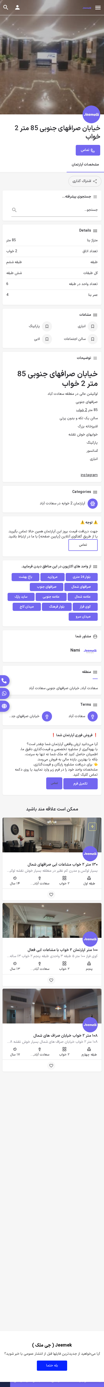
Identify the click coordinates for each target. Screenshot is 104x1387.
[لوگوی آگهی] (91, 114)
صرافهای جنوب (46, 587)
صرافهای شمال (81, 587)
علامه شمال (83, 596)
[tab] (95, 677)
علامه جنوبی (51, 596)
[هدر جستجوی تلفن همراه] (6, 7)
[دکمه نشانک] (51, 895)
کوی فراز (85, 606)
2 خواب (81, 410)
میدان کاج (27, 606)
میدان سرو (83, 616)
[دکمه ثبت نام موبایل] (17, 7)
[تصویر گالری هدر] (52, 57)
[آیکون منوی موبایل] (97, 8)
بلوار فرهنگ (57, 606)
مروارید (52, 577)
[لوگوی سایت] (86, 8)
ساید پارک (21, 596)
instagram (89, 475)
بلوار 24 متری (82, 577)
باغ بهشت (25, 577)
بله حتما (52, 1365)
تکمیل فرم (80, 783)
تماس (83, 545)
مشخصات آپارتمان (85, 164)
